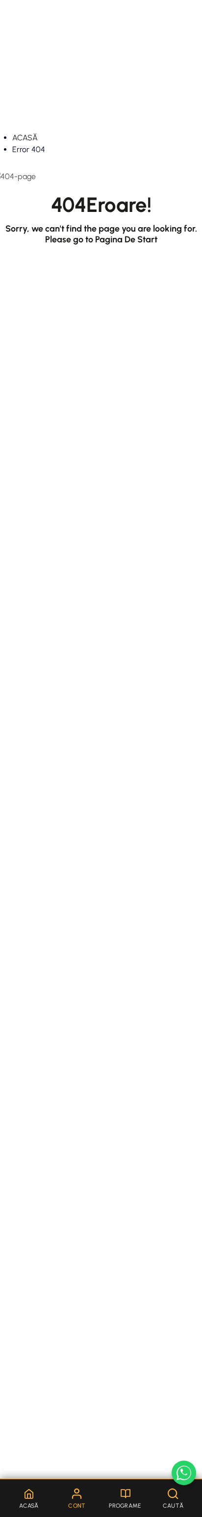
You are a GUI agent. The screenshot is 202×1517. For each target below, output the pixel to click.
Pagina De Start (126, 239)
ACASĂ (25, 137)
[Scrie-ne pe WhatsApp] (184, 1473)
